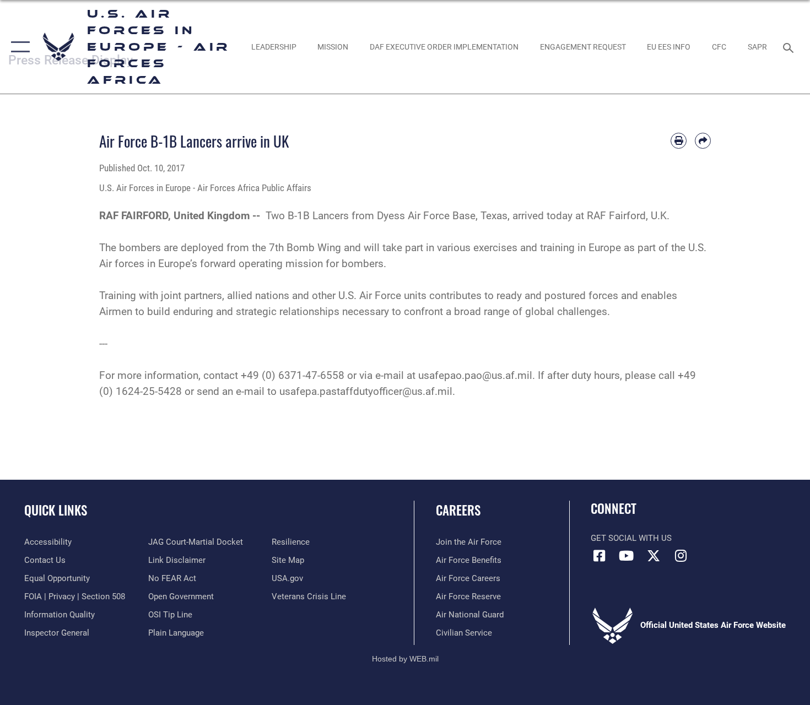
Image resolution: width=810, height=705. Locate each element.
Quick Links (55, 510)
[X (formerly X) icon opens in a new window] (653, 555)
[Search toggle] (790, 47)
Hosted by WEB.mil (405, 658)
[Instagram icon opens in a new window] (680, 555)
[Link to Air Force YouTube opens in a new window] (626, 555)
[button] (18, 47)
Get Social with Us (631, 538)
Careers (458, 510)
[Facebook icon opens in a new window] (599, 555)
